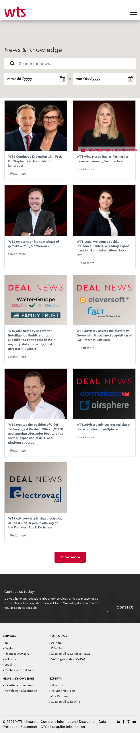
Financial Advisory (17, 653)
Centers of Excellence (19, 670)
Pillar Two (58, 648)
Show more (70, 557)
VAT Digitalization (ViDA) (68, 659)
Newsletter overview (19, 685)
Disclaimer (87, 722)
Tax (7, 642)
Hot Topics (58, 635)
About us (57, 685)
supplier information (68, 727)
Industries (11, 659)
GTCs (44, 727)
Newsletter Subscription (112, 150)
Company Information (58, 722)
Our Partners (59, 696)
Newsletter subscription (21, 690)
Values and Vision (63, 690)
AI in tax (56, 642)
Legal (8, 664)
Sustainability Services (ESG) (70, 653)
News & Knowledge (18, 678)
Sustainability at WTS (65, 701)
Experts (55, 678)
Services (9, 635)
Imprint (32, 722)
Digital (9, 648)
